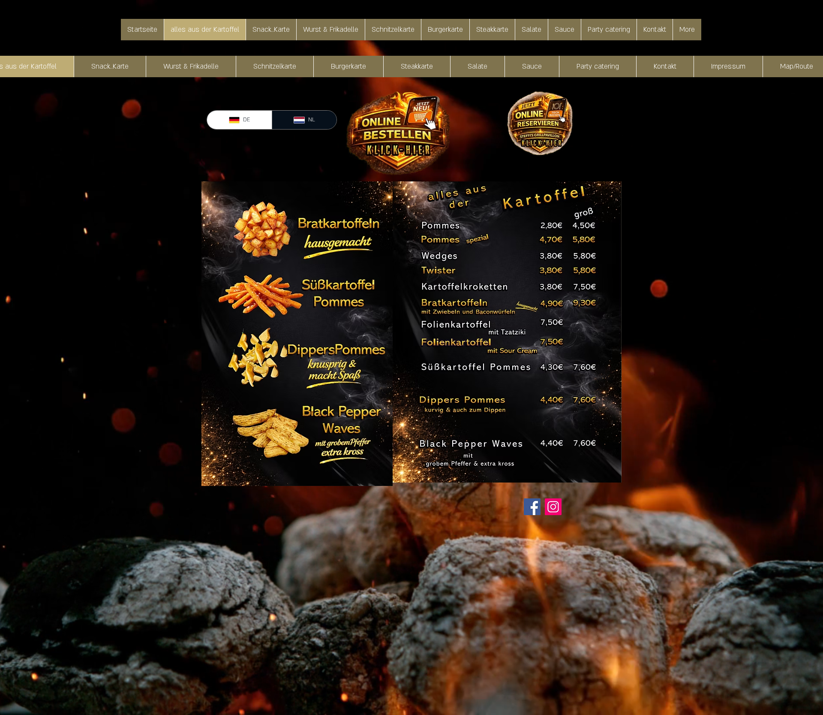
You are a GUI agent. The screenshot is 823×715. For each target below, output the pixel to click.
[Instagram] (553, 506)
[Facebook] (532, 506)
